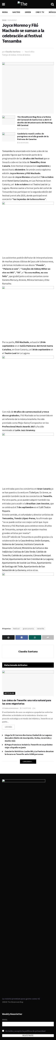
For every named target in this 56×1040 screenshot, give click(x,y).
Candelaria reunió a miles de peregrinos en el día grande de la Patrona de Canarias (33, 136)
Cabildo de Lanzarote (21, 555)
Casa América (27, 540)
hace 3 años (29, 52)
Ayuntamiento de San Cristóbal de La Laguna (31, 559)
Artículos (9, 693)
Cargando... (28, 762)
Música (52, 12)
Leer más (10, 726)
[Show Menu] (3, 4)
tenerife (40, 628)
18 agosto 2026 (23, 143)
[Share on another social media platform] (48, 637)
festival (16, 628)
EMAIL (4, 1019)
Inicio (4, 20)
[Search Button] (52, 4)
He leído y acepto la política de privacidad (25, 1031)
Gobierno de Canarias (12, 544)
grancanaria (28, 628)
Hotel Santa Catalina (17, 180)
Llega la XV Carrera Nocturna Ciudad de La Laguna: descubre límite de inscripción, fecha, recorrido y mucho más (28, 738)
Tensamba (7, 151)
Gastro (16, 12)
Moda (5, 12)
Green (28, 12)
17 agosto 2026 (26, 708)
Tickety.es (34, 492)
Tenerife (34, 162)
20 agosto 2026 (23, 129)
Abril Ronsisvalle (12, 708)
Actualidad (12, 20)
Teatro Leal (39, 184)
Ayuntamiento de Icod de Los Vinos (19, 562)
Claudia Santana (12, 52)
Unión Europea (42, 540)
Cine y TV (40, 12)
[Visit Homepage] (28, 4)
